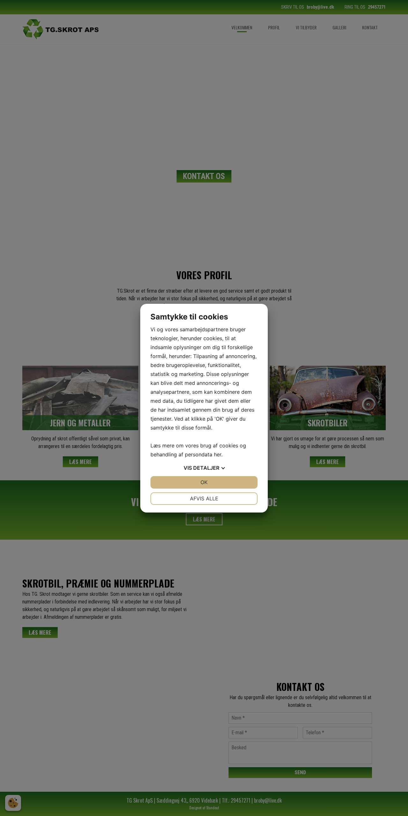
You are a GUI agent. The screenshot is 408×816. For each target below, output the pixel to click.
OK (204, 482)
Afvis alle (204, 498)
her (217, 454)
